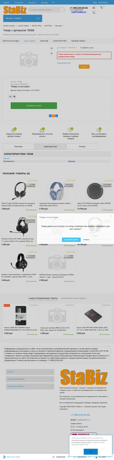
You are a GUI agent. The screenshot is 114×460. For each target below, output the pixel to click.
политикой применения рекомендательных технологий (89, 440)
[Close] (111, 216)
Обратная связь (13, 457)
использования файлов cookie (81, 442)
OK (91, 452)
